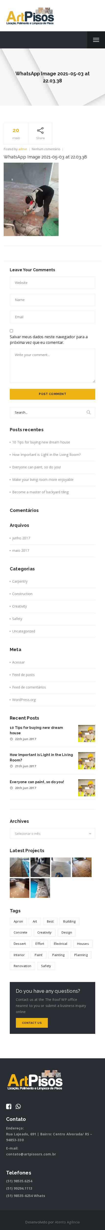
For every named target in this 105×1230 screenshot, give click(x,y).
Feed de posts (23, 674)
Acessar (18, 662)
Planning (81, 955)
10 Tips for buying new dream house (41, 442)
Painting (58, 955)
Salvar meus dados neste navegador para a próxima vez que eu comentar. (49, 339)
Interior (19, 955)
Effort (39, 943)
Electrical (60, 943)
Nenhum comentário (46, 149)
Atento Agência (67, 1222)
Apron (18, 921)
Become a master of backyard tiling (40, 492)
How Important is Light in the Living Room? (46, 454)
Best (50, 921)
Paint (38, 955)
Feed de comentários (29, 687)
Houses (83, 943)
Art (35, 921)
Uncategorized (23, 631)
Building (69, 921)
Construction (22, 593)
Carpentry (20, 581)
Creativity (19, 606)
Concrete (21, 932)
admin (22, 149)
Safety (17, 618)
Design (67, 932)
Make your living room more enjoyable (43, 479)
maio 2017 (20, 550)
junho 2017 (21, 538)
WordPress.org (24, 699)
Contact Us (32, 1023)
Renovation (22, 966)
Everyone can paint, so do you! (36, 467)
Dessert (20, 943)
